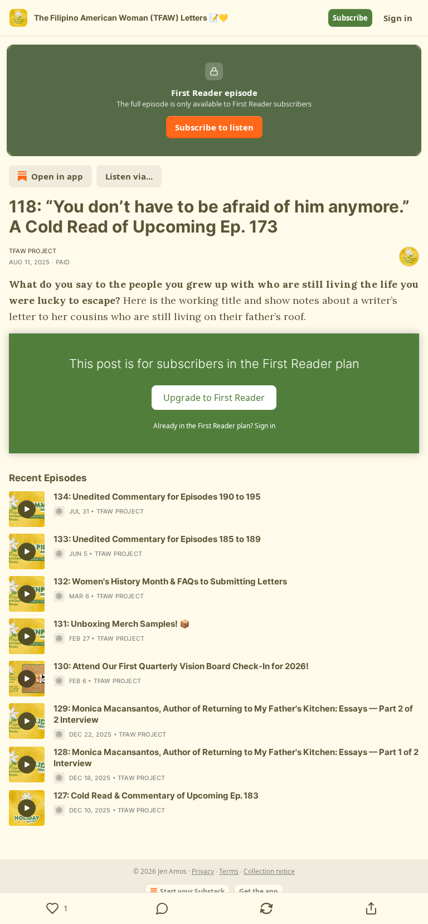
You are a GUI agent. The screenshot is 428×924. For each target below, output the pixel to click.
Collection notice (269, 871)
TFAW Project (32, 251)
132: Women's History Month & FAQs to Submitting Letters (170, 581)
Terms (229, 871)
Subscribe (350, 18)
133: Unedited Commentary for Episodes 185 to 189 (157, 539)
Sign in (397, 17)
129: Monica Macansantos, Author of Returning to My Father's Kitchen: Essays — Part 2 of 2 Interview (233, 714)
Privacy (203, 871)
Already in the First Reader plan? (214, 425)
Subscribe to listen (214, 127)
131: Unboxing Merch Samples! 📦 (122, 623)
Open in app (57, 176)
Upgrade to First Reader (214, 397)
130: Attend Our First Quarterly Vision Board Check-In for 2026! (181, 666)
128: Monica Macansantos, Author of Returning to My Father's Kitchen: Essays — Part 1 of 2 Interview (236, 757)
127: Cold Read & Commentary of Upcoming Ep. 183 (156, 795)
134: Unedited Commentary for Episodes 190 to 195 (157, 496)
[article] (214, 509)
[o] (27, 509)
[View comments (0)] (162, 908)
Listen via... (129, 176)
